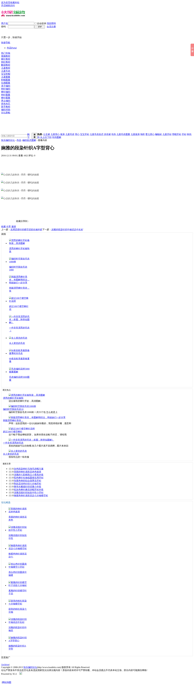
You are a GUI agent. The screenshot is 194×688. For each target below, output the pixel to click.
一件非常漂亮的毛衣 (13, 443)
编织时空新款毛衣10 (13, 409)
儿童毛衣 (5, 71)
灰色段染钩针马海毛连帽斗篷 (28, 468)
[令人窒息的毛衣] (18, 451)
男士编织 (5, 100)
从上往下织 (46, 137)
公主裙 (46, 134)
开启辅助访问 (8, 5)
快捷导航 (5, 42)
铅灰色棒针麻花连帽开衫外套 (28, 489)
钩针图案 (5, 95)
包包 (113, 134)
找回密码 (51, 23)
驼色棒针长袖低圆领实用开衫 (28, 477)
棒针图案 (5, 98)
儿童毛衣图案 (123, 134)
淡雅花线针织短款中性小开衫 (28, 492)
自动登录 (41, 23)
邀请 (13, 226)
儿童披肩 (135, 134)
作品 (12, 48)
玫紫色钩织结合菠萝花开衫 (27, 480)
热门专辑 (5, 53)
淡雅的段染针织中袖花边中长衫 (67, 229)
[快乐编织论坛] (13, 18)
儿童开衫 (167, 134)
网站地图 (6, 682)
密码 (3, 26)
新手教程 (5, 106)
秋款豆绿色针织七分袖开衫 (27, 483)
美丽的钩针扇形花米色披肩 (27, 471)
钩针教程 (5, 62)
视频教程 (5, 56)
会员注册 (51, 26)
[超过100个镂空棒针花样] (22, 428)
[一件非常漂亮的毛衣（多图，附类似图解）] (31, 440)
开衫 (184, 134)
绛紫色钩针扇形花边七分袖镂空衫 (31, 495)
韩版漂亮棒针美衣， (13, 420)
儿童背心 (55, 134)
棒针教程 (5, 59)
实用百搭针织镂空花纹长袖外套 (26, 229)
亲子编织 (5, 86)
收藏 (3, 226)
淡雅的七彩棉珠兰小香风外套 (28, 474)
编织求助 (5, 109)
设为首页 (5, 2)
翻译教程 (5, 65)
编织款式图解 (29, 140)
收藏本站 (14, 2)
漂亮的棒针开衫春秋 (13, 398)
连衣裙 (107, 134)
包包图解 (56, 137)
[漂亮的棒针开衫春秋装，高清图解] (27, 395)
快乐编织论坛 (8, 140)
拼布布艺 (5, 103)
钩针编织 (5, 89)
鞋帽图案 (5, 80)
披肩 (62, 134)
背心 (77, 134)
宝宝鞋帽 (5, 74)
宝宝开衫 (84, 134)
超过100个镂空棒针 (12, 431)
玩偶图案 (5, 83)
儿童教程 (5, 68)
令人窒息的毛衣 (17, 343)
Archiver (5, 664)
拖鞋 (142, 134)
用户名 (4, 23)
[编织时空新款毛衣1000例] (22, 406)
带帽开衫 (176, 134)
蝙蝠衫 (158, 134)
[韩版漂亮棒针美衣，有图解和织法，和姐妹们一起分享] (37, 417)
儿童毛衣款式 (96, 134)
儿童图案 (5, 77)
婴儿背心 (150, 134)
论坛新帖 (5, 112)
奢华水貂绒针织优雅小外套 (27, 486)
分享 (8, 226)
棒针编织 (5, 92)
